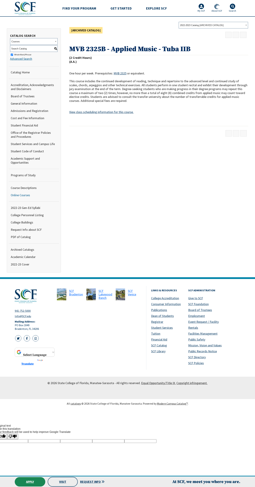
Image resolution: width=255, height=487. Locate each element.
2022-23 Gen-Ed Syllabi (25, 208)
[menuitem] (79, 8)
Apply (30, 482)
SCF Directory (197, 357)
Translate (27, 364)
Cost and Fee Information (27, 118)
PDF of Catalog (21, 237)
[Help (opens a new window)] (243, 35)
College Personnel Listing (27, 215)
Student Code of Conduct (27, 151)
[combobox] (213, 25)
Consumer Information (166, 304)
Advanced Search (21, 59)
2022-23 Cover (20, 264)
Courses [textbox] (15, 41)
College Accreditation (165, 298)
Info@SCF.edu (23, 316)
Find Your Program (79, 8)
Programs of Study (23, 175)
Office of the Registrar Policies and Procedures (31, 135)
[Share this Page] (228, 35)
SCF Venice (132, 292)
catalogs (76, 403)
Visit (62, 482)
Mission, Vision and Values (205, 345)
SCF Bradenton (76, 292)
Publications (159, 310)
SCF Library (158, 351)
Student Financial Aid (24, 125)
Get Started (121, 8)
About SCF (216, 10)
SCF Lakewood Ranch (105, 294)
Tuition (155, 334)
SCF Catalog (159, 345)
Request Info (90, 482)
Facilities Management (203, 334)
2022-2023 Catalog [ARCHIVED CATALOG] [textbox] (202, 25)
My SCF (201, 10)
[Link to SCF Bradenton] (61, 294)
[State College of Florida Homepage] (25, 8)
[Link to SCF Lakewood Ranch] (91, 294)
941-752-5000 (23, 310)
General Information (24, 103)
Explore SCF (156, 8)
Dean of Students (162, 316)
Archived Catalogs (22, 250)
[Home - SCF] (34, 296)
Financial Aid (159, 339)
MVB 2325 (120, 73)
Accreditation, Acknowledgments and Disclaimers (32, 87)
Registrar (157, 322)
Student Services (162, 328)
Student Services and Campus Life (33, 144)
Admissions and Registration (29, 111)
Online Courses (20, 195)
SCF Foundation (198, 304)
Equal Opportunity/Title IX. (158, 383)
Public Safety (196, 339)
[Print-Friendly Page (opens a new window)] (236, 35)
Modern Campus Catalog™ (172, 403)
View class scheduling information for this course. (101, 112)
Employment (196, 316)
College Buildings (22, 222)
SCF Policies (196, 363)
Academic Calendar (23, 257)
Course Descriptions (24, 188)
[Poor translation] (12, 436)
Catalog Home (20, 72)
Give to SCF (195, 298)
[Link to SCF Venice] (120, 294)
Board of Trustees (23, 96)
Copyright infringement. (191, 383)
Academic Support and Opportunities (25, 160)
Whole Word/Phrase (22, 54)
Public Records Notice (202, 351)
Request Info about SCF (26, 230)
